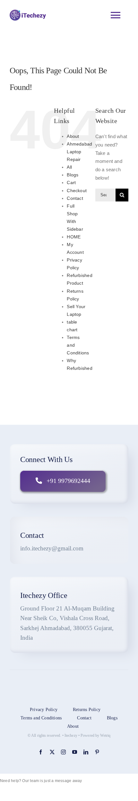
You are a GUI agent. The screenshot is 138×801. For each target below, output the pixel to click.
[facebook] (40, 752)
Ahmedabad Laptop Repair (79, 151)
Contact (75, 198)
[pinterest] (97, 752)
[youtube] (74, 752)
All (69, 167)
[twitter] (52, 752)
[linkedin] (85, 752)
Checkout (77, 190)
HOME (74, 236)
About (73, 136)
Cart (71, 182)
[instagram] (63, 752)
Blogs (72, 174)
